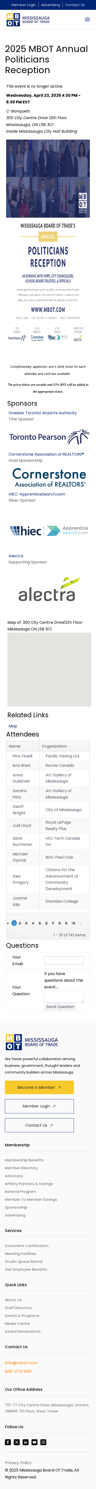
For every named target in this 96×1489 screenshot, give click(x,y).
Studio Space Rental (23, 1261)
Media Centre (17, 1323)
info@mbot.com (21, 1363)
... (81, 923)
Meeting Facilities (20, 1253)
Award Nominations (23, 1331)
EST (26, 102)
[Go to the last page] (17, 935)
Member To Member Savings (31, 1199)
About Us (13, 1299)
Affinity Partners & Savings (29, 1183)
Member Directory (21, 1167)
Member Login (24, 4)
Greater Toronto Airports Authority (43, 413)
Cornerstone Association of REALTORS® (46, 454)
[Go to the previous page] (17, 917)
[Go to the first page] (10, 917)
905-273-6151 (18, 1371)
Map (13, 726)
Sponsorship (16, 1207)
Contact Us (75, 4)
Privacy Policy (18, 1463)
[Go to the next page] (10, 935)
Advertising (50, 4)
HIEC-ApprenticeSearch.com (37, 494)
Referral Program (20, 1191)
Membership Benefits (24, 1160)
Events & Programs (22, 1315)
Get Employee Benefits (26, 1269)
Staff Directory (18, 1307)
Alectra (16, 556)
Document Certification (26, 1245)
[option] (49, 430)
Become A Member (36, 1087)
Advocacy (14, 1175)
